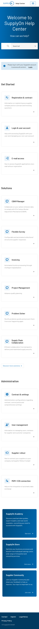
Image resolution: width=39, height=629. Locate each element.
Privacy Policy (7, 621)
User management (20, 425)
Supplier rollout (18, 453)
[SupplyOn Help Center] (8, 3)
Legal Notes (23, 617)
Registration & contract (22, 97)
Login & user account (21, 128)
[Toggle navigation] (33, 3)
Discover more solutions (11, 366)
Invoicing (16, 260)
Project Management (21, 288)
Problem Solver (18, 313)
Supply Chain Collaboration (17, 341)
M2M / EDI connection (21, 481)
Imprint (13, 617)
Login (30, 67)
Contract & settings (20, 394)
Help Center (20, 3)
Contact (4, 617)
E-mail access (18, 158)
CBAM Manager (18, 201)
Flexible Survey (18, 232)
